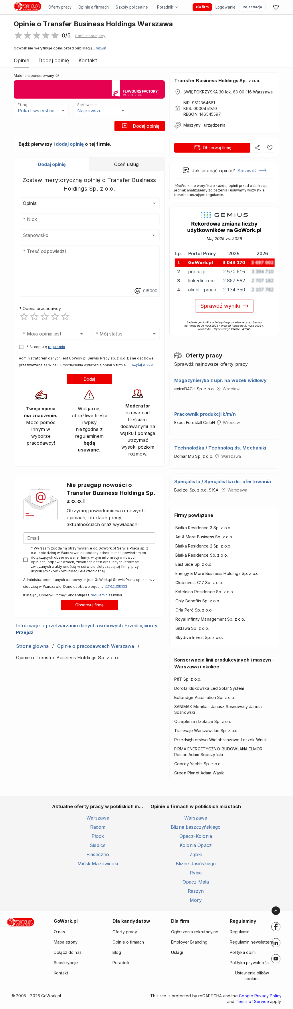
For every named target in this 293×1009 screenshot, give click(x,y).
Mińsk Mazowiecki (98, 863)
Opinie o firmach (93, 7)
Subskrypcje (66, 962)
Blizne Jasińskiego (196, 863)
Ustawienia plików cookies (252, 975)
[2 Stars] (34, 316)
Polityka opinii (243, 952)
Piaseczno (97, 854)
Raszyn (196, 891)
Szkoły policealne (132, 7)
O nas (59, 931)
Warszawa (97, 818)
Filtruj (22, 105)
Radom (98, 827)
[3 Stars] (44, 316)
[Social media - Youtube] (275, 958)
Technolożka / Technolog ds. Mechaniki (220, 448)
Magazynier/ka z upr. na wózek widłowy (220, 380)
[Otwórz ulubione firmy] (275, 7)
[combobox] (81, 235)
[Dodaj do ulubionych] (269, 148)
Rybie (196, 873)
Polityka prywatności (250, 962)
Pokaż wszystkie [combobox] (36, 110)
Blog (116, 952)
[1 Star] (24, 316)
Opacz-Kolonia (195, 836)
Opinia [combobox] (30, 203)
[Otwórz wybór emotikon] (137, 290)
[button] (90, 36)
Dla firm (202, 7)
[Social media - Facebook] (275, 926)
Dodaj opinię (146, 126)
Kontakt (61, 972)
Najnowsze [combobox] (89, 110)
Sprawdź (247, 170)
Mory (196, 900)
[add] (276, 926)
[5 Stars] (65, 316)
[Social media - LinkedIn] (275, 942)
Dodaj (89, 379)
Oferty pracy (60, 7)
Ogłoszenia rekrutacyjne (194, 931)
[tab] (51, 164)
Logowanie (225, 7)
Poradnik (165, 7)
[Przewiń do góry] (276, 910)
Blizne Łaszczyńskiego (196, 827)
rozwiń (101, 48)
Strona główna (32, 646)
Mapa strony (66, 942)
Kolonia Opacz (196, 845)
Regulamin (240, 931)
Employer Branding (189, 942)
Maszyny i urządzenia (204, 125)
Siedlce (98, 845)
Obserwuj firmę (89, 604)
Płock (98, 836)
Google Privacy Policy (260, 995)
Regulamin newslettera (251, 942)
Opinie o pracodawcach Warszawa (95, 646)
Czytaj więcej (143, 364)
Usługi (177, 952)
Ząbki (196, 854)
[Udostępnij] (257, 148)
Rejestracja (252, 7)
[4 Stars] (55, 316)
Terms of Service (252, 1001)
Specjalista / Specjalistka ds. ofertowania (222, 481)
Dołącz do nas (68, 952)
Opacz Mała (196, 882)
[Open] (154, 235)
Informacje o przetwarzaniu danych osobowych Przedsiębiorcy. (87, 629)
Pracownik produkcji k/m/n (205, 414)
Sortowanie (86, 105)
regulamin (56, 347)
